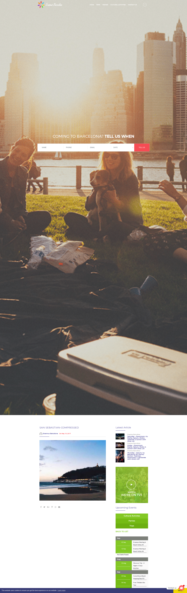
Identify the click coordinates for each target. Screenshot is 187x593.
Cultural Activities (118, 5)
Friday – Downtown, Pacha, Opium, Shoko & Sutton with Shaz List (136, 447)
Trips (98, 5)
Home (92, 5)
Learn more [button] (61, 590)
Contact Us (132, 5)
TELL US (142, 147)
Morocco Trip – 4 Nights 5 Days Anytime (138, 565)
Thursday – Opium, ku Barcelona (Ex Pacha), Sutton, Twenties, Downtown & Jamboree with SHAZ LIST (136, 456)
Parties (105, 5)
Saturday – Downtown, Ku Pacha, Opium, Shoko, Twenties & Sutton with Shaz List (137, 439)
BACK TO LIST (122, 532)
